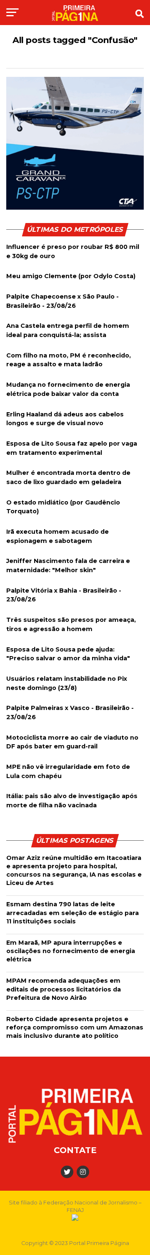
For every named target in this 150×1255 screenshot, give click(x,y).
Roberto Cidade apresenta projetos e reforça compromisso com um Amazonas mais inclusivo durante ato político (74, 1027)
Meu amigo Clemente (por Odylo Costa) (70, 276)
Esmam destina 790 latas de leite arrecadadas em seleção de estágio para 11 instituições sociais (72, 912)
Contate (75, 1150)
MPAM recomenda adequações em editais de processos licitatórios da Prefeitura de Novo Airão (63, 989)
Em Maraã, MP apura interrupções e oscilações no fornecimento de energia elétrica (70, 951)
